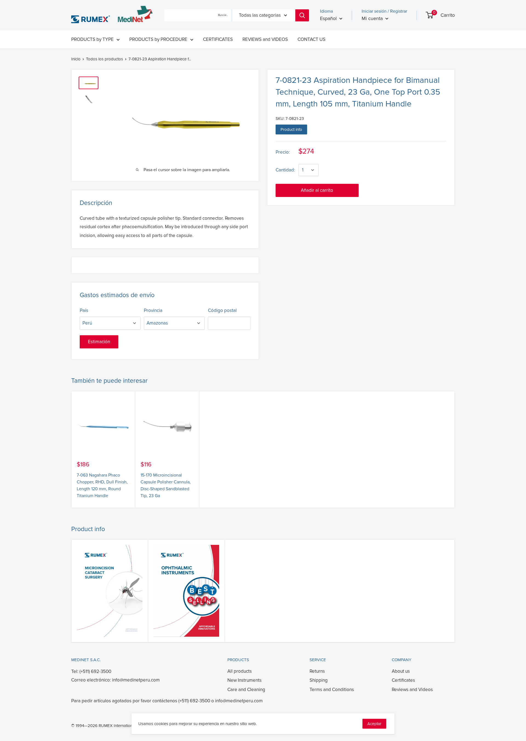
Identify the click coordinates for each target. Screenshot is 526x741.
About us (401, 671)
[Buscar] (302, 15)
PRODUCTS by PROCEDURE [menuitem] (158, 39)
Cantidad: (285, 170)
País (84, 310)
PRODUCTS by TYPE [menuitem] (92, 39)
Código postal (222, 310)
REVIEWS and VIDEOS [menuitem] (265, 39)
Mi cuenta (373, 18)
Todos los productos (104, 59)
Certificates (403, 680)
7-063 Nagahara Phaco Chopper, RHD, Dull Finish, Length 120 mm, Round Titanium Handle (102, 485)
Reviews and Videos (412, 689)
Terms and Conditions (332, 689)
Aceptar (374, 723)
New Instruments (244, 680)
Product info (291, 129)
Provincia (153, 310)
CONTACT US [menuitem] (311, 39)
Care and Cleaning (246, 689)
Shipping (319, 680)
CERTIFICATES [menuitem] (218, 39)
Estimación (99, 342)
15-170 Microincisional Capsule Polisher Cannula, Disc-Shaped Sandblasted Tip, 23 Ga (166, 485)
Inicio (76, 59)
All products (239, 671)
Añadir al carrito (317, 190)
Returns (317, 671)
